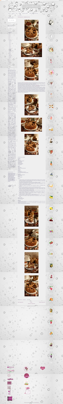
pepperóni (15, 133)
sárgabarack (14, 141)
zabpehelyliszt (14, 165)
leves (13, 118)
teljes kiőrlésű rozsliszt (12, 154)
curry (15, 79)
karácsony (9, 106)
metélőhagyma (9, 125)
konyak (15, 113)
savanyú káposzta (9, 143)
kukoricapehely (12, 117)
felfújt (8, 92)
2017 (9, 59)
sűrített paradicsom (10, 146)
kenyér (9, 108)
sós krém (10, 145)
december (10, 40)
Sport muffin (37, 85)
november (10, 48)
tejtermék (12, 153)
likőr (14, 118)
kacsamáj (10, 102)
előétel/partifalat (9, 86)
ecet (13, 84)
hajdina (11, 99)
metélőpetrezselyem (14, 125)
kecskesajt (9, 107)
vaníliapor (15, 161)
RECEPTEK (13, 13)
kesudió (11, 108)
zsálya (8, 167)
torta (8, 156)
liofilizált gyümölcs (14, 119)
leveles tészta (10, 118)
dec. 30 (10, 42)
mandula (9, 121)
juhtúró (8, 102)
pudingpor (14, 136)
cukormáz (13, 79)
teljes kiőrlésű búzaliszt (12, 154)
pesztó (12, 134)
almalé (10, 71)
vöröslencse (9, 164)
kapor (8, 105)
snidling (11, 144)
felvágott (15, 92)
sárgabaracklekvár (10, 142)
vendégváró (9, 162)
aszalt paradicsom (9, 73)
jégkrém (15, 101)
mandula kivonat (11, 121)
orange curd (9, 130)
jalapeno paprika (12, 100)
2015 (9, 61)
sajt (11, 140)
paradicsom (9, 132)
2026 (9, 33)
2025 (9, 34)
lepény (8, 118)
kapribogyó (13, 105)
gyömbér (14, 97)
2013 (9, 63)
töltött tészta (14, 157)
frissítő (15, 93)
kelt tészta (14, 107)
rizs (13, 139)
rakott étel (11, 137)
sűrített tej (14, 146)
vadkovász (11, 160)
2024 (9, 35)
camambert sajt (14, 77)
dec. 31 (9, 41)
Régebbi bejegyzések (42, 302)
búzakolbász (11, 77)
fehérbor (15, 90)
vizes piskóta (12, 163)
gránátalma (9, 96)
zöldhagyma (9, 166)
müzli (15, 127)
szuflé (8, 152)
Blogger (38, 402)
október (10, 49)
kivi (15, 109)
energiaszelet (12, 86)
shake (8, 144)
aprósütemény (9, 72)
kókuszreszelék (10, 111)
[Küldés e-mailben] (27, 299)
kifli (15, 108)
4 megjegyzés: (24, 299)
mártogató (9, 123)
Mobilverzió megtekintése (31, 303)
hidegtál (12, 99)
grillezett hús (11, 96)
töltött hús (11, 157)
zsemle (10, 167)
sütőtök (15, 147)
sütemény (9, 147)
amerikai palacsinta (14, 71)
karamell (15, 106)
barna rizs (9, 74)
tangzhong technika (12, 152)
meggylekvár (9, 124)
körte (8, 115)
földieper (9, 93)
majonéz (9, 120)
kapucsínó (15, 105)
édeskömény (15, 84)
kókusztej (15, 111)
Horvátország (14, 99)
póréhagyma (11, 136)
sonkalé (8, 145)
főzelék (13, 93)
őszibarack (14, 130)
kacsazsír (13, 102)
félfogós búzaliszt (14, 91)
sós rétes (14, 145)
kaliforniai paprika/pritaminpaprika (12, 104)
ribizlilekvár (10, 139)
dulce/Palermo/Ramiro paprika (12, 83)
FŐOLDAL (9, 13)
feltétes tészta (11, 92)
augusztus (10, 51)
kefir (10, 107)
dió (8, 82)
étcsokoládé (9, 88)
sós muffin (12, 145)
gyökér (12, 97)
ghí (12, 95)
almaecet (9, 71)
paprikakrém (15, 131)
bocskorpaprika (12, 75)
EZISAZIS (20, 13)
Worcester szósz (12, 164)
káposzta (10, 105)
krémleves (12, 115)
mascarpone (14, 123)
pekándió (9, 133)
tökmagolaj (9, 157)
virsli (10, 163)
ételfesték (12, 88)
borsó (15, 76)
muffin (8, 127)
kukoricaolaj (9, 117)
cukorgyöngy (11, 79)
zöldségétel (14, 166)
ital (10, 100)
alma (15, 70)
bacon (15, 73)
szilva (12, 151)
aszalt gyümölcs (13, 72)
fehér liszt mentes (13, 89)
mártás (15, 122)
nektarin (11, 128)
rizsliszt (15, 139)
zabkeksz (15, 164)
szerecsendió (14, 150)
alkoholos (13, 70)
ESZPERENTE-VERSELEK (25, 13)
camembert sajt (9, 78)
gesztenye (11, 95)
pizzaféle (10, 135)
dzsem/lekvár (11, 84)
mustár (11, 127)
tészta (11, 155)
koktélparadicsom (14, 110)
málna (12, 120)
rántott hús (10, 138)
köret (15, 114)
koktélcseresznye (9, 110)
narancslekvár (9, 128)
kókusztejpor (9, 112)
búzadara (9, 77)
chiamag (12, 78)
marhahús (12, 122)
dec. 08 (10, 46)
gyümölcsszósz (14, 98)
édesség (9, 85)
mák (10, 120)
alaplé (8, 70)
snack (9, 144)
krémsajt (15, 115)
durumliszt (9, 84)
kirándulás (13, 109)
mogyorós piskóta (12, 126)
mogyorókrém (9, 126)
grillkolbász (13, 96)
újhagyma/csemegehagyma (10, 159)
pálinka (8, 131)
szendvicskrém (9, 150)
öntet (12, 130)
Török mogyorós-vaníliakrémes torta (24, 17)
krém (10, 115)
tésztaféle (15, 155)
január (10, 57)
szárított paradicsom (13, 148)
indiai (8, 100)
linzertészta (9, 119)
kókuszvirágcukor (9, 113)
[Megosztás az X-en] (28, 299)
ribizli (8, 139)
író (9, 100)
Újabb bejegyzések (20, 302)
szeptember (10, 50)
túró (8, 158)
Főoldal (31, 302)
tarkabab (15, 152)
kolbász (12, 113)
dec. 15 (9, 45)
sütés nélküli (12, 147)
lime (15, 118)
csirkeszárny (13, 81)
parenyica (15, 132)
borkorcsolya (13, 76)
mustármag (13, 127)
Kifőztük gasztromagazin (12, 109)
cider (15, 78)
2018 (9, 58)
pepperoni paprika (9, 134)
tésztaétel (13, 155)
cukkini (8, 79)
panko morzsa (11, 131)
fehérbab (12, 90)
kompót (13, 113)
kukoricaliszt (14, 116)
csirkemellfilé (9, 81)
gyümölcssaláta (9, 98)
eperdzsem (15, 86)
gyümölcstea (9, 99)
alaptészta (11, 70)
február (10, 56)
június (9, 53)
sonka (15, 144)
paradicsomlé (12, 132)
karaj (12, 106)
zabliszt (8, 165)
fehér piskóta (9, 90)
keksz (12, 107)
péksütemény (11, 133)
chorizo (14, 78)
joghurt (11, 101)
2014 (9, 62)
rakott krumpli (13, 137)
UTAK (16, 13)
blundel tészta (9, 75)
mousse (15, 126)
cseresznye (11, 80)
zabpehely (11, 165)
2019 (9, 39)
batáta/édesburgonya (13, 74)
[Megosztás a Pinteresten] (29, 299)
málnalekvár (14, 120)
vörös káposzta (14, 163)
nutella (13, 128)
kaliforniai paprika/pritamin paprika (12, 103)
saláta (11, 141)
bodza (15, 75)
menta (15, 124)
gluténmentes (14, 95)
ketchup (13, 108)
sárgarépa (12, 142)
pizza (8, 135)
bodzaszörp (9, 76)
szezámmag (9, 151)
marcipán (9, 122)
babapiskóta (13, 73)
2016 (9, 60)
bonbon (11, 76)
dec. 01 (10, 47)
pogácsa (12, 135)
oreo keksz (11, 130)
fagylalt (15, 88)
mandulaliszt (14, 121)
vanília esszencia (12, 161)
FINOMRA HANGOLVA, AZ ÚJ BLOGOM (33, 13)
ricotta (12, 139)
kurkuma (15, 117)
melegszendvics (12, 124)
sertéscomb (14, 143)
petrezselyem (14, 134)
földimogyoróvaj (11, 93)
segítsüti (12, 143)
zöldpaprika (11, 166)
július (9, 52)
